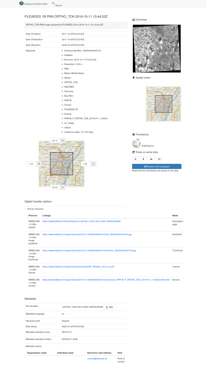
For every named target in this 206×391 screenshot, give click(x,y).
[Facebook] (143, 159)
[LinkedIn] (151, 159)
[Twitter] (135, 159)
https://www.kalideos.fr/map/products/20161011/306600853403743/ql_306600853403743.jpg (87, 234)
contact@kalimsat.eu (97, 358)
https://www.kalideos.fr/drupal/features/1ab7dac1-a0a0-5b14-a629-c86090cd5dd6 (82, 221)
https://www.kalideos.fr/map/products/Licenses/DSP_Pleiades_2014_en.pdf (78, 266)
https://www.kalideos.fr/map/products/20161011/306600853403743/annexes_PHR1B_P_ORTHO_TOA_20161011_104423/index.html (106, 279)
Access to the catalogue (158, 166)
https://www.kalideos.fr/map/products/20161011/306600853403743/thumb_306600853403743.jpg (89, 250)
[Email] (159, 159)
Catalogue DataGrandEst (36, 3)
